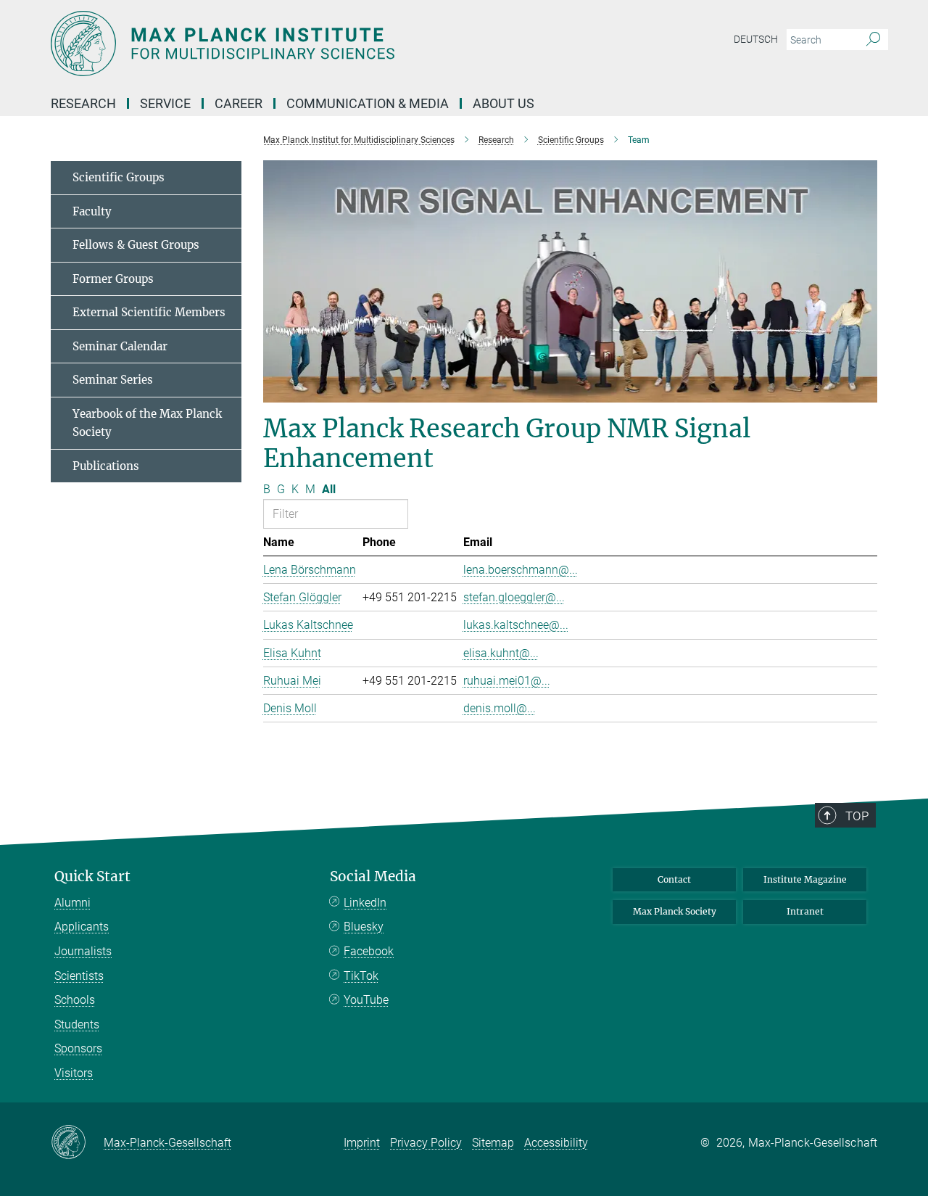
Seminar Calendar (119, 346)
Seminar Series (112, 380)
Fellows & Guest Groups (135, 245)
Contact (674, 879)
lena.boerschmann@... (520, 570)
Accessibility (556, 1143)
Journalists (83, 951)
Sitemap (493, 1143)
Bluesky (364, 926)
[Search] (873, 40)
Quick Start (92, 876)
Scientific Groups (118, 177)
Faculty (92, 211)
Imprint (362, 1143)
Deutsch (756, 39)
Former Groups (113, 279)
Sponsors (78, 1048)
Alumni (72, 903)
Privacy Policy (426, 1143)
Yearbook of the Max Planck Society (147, 423)
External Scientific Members (148, 312)
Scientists (79, 976)
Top (857, 816)
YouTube (366, 1000)
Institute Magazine (805, 879)
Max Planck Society (674, 911)
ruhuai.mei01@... (506, 681)
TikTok (361, 976)
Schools (74, 1000)
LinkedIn (365, 903)
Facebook (369, 951)
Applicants (81, 926)
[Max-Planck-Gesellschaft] (77, 1143)
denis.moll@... (499, 708)
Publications (105, 466)
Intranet (805, 911)
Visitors (73, 1073)
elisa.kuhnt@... (501, 653)
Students (76, 1024)
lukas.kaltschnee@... (515, 625)
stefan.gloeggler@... (514, 597)
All (329, 489)
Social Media (373, 876)
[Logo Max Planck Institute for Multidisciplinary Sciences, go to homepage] (322, 43)
